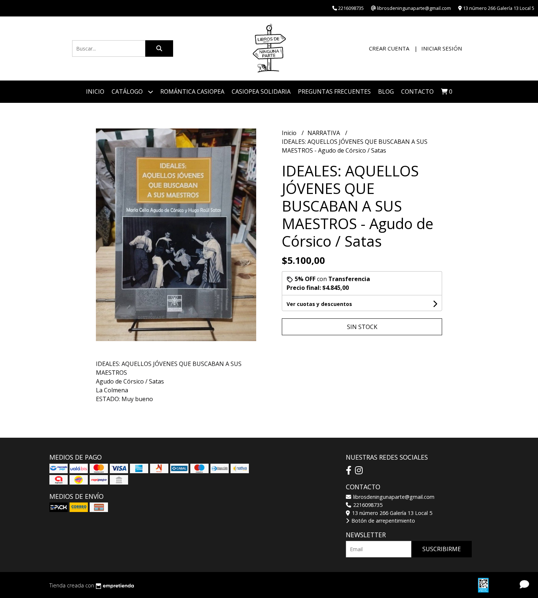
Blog (386, 91)
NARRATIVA (324, 133)
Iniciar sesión (441, 48)
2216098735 (367, 504)
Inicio (95, 91)
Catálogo (128, 91)
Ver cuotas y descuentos (319, 303)
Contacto (417, 91)
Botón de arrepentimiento (382, 520)
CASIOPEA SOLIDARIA (261, 91)
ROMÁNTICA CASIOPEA (192, 91)
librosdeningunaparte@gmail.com (393, 496)
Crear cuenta (389, 48)
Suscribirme (441, 549)
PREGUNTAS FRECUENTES (334, 91)
